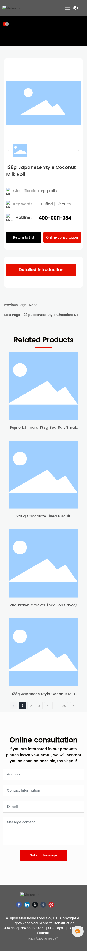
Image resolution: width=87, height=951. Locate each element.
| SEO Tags (54, 928)
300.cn (9, 928)
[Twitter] (35, 905)
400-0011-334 (55, 218)
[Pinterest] (51, 905)
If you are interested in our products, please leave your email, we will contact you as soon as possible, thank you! (43, 755)
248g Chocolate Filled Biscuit (43, 516)
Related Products (44, 340)
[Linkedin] (27, 905)
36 (64, 706)
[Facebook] (19, 905)
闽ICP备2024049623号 (43, 939)
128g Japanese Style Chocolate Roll (51, 315)
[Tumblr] (43, 905)
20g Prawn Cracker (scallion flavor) (43, 605)
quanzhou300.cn (29, 928)
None (33, 305)
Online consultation (43, 740)
